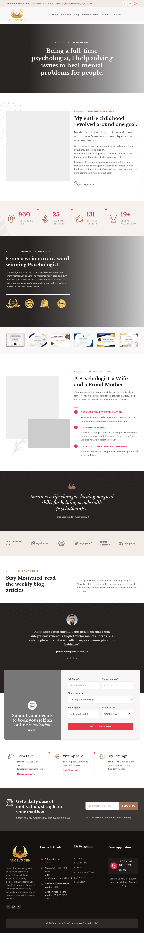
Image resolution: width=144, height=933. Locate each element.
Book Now (82, 862)
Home (80, 858)
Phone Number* (110, 679)
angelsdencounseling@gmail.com (77, 3)
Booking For (74, 707)
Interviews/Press (85, 872)
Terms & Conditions (105, 817)
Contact (81, 881)
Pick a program (76, 693)
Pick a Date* (108, 707)
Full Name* (73, 679)
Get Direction (70, 770)
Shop (79, 867)
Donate (81, 877)
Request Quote (26, 773)
